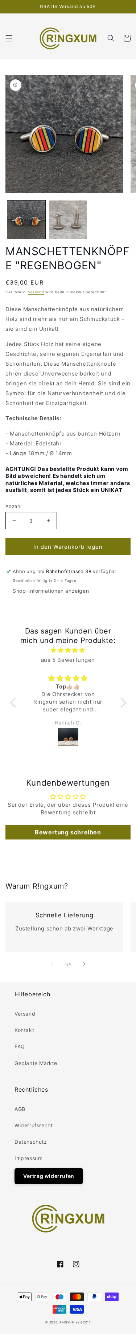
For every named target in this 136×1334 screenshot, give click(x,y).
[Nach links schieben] (52, 964)
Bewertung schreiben (68, 832)
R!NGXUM (67, 1322)
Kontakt (24, 1030)
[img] (68, 650)
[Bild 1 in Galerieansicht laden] (26, 220)
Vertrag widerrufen (48, 1176)
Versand (36, 292)
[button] (9, 38)
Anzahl (13, 506)
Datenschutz (31, 1142)
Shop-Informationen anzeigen (51, 591)
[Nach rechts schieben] (84, 964)
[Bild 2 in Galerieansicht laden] (68, 220)
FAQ (20, 1046)
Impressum (28, 1158)
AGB (20, 1109)
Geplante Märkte (36, 1063)
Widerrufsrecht (34, 1125)
